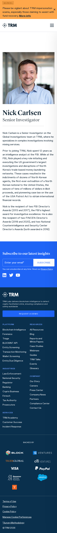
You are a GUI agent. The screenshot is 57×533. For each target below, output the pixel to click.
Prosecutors (9, 404)
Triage (6, 338)
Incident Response (12, 426)
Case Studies (36, 346)
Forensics (7, 334)
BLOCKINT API (10, 343)
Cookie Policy (9, 511)
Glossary (34, 368)
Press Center (36, 390)
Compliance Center (40, 403)
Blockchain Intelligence (14, 329)
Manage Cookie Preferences (17, 517)
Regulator (8, 382)
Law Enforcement (12, 373)
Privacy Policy (47, 269)
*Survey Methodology (13, 522)
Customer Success (12, 422)
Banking (7, 387)
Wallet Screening (11, 356)
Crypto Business (11, 391)
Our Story (35, 381)
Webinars (34, 350)
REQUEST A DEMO (28, 314)
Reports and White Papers (36, 340)
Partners (34, 399)
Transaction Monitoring (14, 352)
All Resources (37, 329)
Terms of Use (9, 501)
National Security (11, 378)
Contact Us (35, 408)
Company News (38, 394)
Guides (33, 355)
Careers (34, 385)
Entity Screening (11, 347)
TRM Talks (35, 359)
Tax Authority (9, 400)
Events (33, 364)
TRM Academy (10, 417)
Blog (32, 334)
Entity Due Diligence (13, 360)
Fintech (6, 396)
